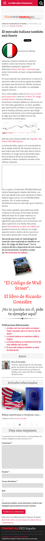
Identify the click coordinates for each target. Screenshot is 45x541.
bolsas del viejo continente (24, 69)
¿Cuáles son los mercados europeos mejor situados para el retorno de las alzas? (23, 331)
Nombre (5, 471)
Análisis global (8, 23)
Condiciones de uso (8, 537)
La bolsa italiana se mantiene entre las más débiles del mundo (24, 343)
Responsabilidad (22, 537)
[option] (22, 404)
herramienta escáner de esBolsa (21, 226)
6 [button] (37, 424)
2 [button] (14, 424)
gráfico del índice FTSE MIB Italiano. (22, 140)
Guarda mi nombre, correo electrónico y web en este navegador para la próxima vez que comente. (22, 504)
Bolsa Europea (21, 23)
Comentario (7, 443)
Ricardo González (16, 26)
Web (3, 490)
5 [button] (31, 424)
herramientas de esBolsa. (16, 252)
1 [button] (8, 424)
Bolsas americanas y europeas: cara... (21, 415)
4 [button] (25, 424)
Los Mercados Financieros (20, 3)
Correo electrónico (10, 481)
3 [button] (19, 424)
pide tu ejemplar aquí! (25, 311)
